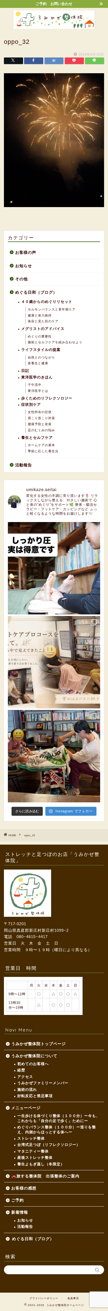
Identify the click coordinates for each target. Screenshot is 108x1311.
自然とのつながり (41, 357)
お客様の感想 (23, 1188)
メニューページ (28, 1107)
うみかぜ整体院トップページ (38, 1043)
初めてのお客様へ (33, 1064)
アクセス (25, 1077)
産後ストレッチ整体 (35, 1158)
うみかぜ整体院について (34, 1056)
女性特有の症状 (40, 412)
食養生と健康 (38, 363)
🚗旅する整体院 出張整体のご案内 (45, 1176)
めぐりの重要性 (40, 336)
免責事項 (73, 1298)
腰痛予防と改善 (40, 424)
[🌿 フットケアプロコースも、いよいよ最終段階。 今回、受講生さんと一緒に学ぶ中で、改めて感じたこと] (54, 662)
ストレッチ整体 (31, 1138)
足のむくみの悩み (41, 430)
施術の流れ (27, 1090)
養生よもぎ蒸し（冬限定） (40, 1164)
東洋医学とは (38, 391)
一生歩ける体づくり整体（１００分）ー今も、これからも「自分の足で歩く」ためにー (58, 1118)
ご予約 (17, 1200)
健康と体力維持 (40, 315)
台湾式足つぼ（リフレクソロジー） (48, 1145)
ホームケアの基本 (41, 445)
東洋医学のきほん (37, 377)
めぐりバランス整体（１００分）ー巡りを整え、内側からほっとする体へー (56, 1129)
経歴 (21, 1070)
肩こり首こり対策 (41, 418)
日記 (25, 371)
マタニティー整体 (33, 1151)
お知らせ (23, 266)
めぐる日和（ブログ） (36, 292)
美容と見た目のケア (43, 321)
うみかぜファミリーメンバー (42, 1083)
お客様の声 (25, 252)
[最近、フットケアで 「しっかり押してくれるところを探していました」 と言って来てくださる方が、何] (54, 568)
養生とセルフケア (37, 438)
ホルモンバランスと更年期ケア (51, 309)
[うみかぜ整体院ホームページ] (54, 27)
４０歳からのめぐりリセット (46, 302)
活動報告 (23, 465)
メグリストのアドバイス (42, 329)
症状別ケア (31, 405)
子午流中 (34, 385)
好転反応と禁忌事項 (35, 1096)
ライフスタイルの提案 (41, 350)
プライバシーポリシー (43, 1298)
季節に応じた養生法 (43, 451)
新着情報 (19, 1212)
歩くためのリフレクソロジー (46, 398)
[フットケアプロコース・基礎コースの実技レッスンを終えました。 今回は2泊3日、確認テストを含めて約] (54, 756)
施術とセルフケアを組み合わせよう (55, 342)
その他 (21, 279)
